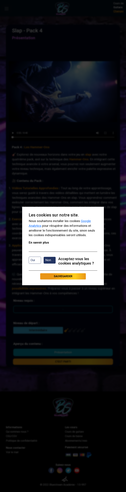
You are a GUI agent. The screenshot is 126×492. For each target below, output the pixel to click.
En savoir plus (39, 242)
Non (48, 260)
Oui (33, 260)
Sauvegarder (63, 276)
